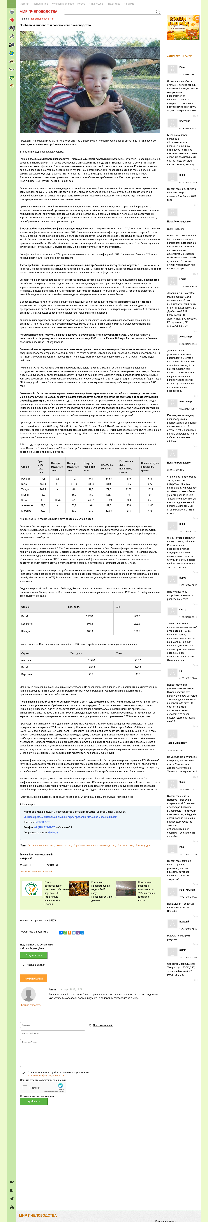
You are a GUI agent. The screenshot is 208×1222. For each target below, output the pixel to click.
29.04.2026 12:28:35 (182, 757)
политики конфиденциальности (46, 1075)
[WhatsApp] (65, 932)
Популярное (40, 3)
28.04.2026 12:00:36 (182, 863)
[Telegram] (74, 932)
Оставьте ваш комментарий (36, 871)
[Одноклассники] (69, 932)
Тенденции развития (42, 18)
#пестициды (142, 845)
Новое (81, 3)
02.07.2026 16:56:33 (182, 363)
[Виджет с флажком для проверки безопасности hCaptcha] (43, 1087)
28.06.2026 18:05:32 (182, 546)
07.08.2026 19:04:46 (182, 187)
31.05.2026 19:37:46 (182, 696)
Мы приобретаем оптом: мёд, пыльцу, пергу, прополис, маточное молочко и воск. (70, 816)
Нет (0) (53, 864)
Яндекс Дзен (96, 3)
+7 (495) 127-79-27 (44, 827)
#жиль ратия (63, 845)
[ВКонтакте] (61, 932)
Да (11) (26, 864)
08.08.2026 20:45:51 (182, 143)
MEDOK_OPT (42, 822)
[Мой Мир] (82, 932)
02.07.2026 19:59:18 (182, 488)
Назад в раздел (35, 964)
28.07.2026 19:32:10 (182, 302)
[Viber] (78, 932)
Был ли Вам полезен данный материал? (36, 856)
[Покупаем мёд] (183, 41)
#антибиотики (125, 845)
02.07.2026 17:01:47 (182, 421)
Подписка (114, 3)
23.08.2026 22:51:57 (182, 89)
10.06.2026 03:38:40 (182, 635)
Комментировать (31, 1004)
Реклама (129, 3)
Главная (24, 3)
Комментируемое (63, 3)
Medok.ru (53, 832)
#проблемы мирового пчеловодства (94, 845)
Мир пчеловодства (38, 11)
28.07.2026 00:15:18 (182, 245)
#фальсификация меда (41, 845)
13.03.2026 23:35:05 (182, 962)
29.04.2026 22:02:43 (182, 809)
